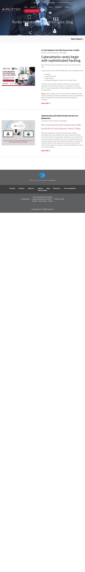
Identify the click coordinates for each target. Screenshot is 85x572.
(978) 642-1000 (59, 199)
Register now (45, 93)
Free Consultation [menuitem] (70, 188)
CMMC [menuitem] (25, 7)
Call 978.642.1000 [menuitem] (64, 2)
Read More (45, 103)
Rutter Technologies (61, 53)
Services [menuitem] (33, 7)
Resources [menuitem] (52, 2)
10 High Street (25, 199)
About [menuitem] (50, 7)
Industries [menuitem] (42, 7)
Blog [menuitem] (43, 2)
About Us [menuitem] (31, 188)
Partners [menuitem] (21, 188)
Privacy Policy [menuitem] (42, 190)
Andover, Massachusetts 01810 (41, 199)
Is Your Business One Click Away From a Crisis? (60, 50)
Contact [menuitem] (67, 7)
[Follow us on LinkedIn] (42, 205)
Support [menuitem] (36, 2)
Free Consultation (32, 11)
